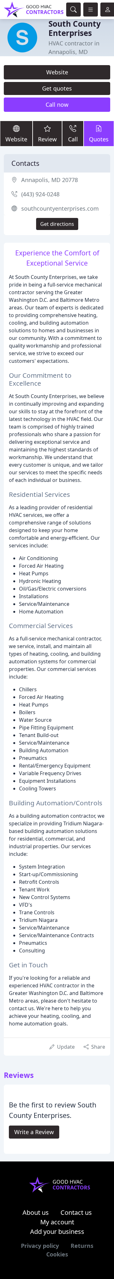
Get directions (57, 223)
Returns (82, 1245)
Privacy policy (40, 1245)
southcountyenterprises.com (60, 208)
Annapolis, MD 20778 (49, 180)
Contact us (76, 1212)
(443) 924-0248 (40, 194)
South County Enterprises (74, 28)
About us (35, 1212)
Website (57, 72)
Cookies (57, 1254)
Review (47, 139)
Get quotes (57, 88)
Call (73, 139)
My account (57, 1222)
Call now (57, 104)
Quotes (99, 139)
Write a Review (34, 1132)
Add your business (57, 1231)
